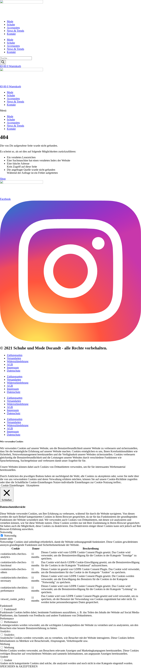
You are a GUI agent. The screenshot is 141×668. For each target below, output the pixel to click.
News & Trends (15, 30)
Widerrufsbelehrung (17, 361)
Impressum (13, 367)
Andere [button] (4, 656)
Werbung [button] (5, 644)
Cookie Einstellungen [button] (12, 485)
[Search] (3, 62)
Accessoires (13, 27)
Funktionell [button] (6, 605)
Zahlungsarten (14, 355)
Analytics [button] (5, 631)
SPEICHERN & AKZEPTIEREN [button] (19, 666)
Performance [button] (7, 618)
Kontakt (11, 33)
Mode (10, 21)
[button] (70, 110)
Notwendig (10, 535)
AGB (10, 364)
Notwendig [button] (6, 532)
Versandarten (14, 358)
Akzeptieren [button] (32, 485)
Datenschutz (13, 370)
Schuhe (11, 24)
